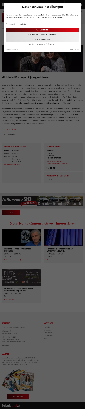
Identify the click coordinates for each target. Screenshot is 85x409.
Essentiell (12, 24)
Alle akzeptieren (42, 30)
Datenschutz (74, 49)
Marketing (23, 24)
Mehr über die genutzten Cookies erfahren (42, 44)
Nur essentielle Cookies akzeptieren (42, 35)
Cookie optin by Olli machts (12, 49)
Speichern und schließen (42, 40)
